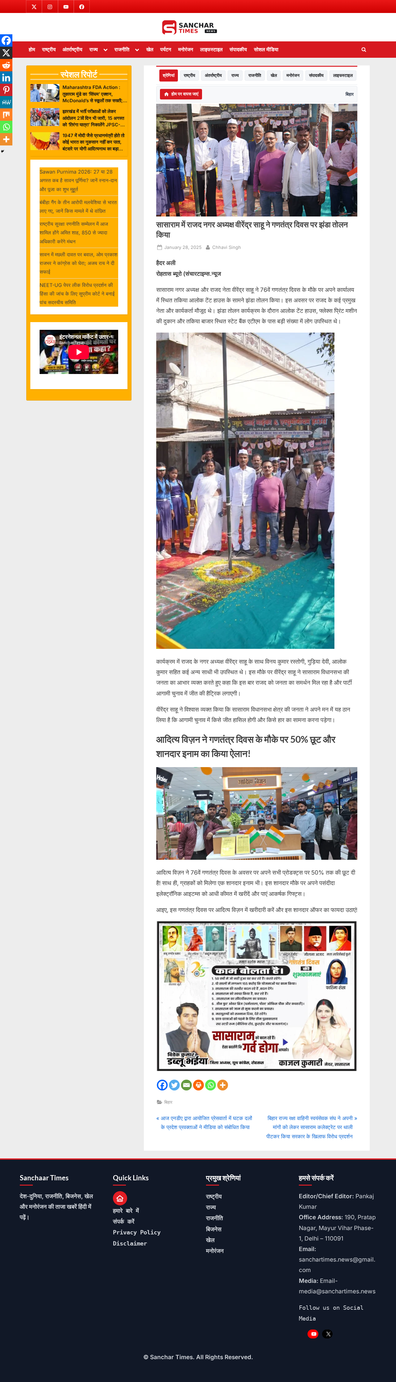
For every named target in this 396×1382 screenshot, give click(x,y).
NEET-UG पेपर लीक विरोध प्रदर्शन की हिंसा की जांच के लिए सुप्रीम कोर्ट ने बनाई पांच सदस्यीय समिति (77, 294)
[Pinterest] (6, 90)
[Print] (198, 1085)
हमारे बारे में (126, 1210)
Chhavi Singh (226, 247)
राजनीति (121, 49)
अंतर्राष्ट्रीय (72, 49)
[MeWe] (6, 102)
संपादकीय (238, 49)
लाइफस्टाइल (211, 49)
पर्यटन (165, 49)
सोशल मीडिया (266, 49)
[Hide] (2, 151)
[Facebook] (162, 1085)
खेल (149, 49)
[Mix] (6, 114)
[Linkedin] (6, 77)
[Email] (186, 1085)
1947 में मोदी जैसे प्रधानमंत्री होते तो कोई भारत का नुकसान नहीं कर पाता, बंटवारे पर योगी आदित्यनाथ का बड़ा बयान (93, 142)
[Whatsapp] (210, 1085)
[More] (222, 1085)
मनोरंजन (185, 49)
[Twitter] (174, 1085)
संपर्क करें (123, 1221)
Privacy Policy (137, 1232)
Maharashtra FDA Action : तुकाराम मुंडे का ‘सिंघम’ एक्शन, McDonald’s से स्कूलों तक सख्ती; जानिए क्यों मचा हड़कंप (92, 94)
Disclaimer (130, 1243)
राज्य (93, 49)
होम (32, 49)
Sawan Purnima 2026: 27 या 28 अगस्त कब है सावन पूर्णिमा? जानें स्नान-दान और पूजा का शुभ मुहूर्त (78, 180)
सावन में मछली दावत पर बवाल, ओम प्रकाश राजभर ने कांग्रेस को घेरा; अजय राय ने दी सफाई (78, 263)
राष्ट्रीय (49, 49)
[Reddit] (6, 65)
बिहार (350, 94)
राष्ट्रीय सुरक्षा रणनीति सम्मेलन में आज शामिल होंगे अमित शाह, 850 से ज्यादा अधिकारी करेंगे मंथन (74, 233)
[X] (6, 53)
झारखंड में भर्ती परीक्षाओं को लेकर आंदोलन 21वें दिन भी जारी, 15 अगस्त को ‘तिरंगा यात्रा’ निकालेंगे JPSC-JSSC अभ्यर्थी (93, 118)
